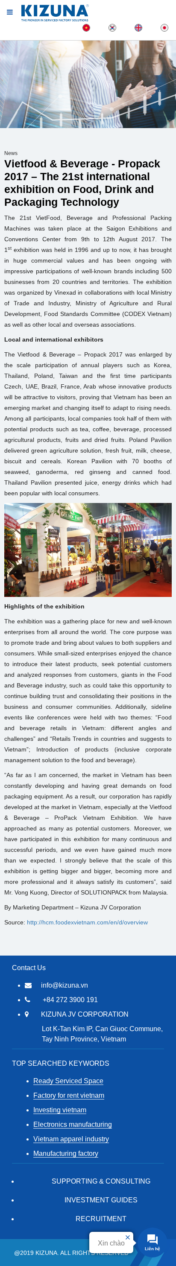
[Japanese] (164, 27)
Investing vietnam (59, 1110)
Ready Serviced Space (68, 1081)
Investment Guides (101, 1200)
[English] (138, 27)
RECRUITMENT (101, 1218)
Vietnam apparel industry (71, 1139)
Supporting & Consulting (101, 1181)
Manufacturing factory (65, 1153)
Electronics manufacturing (72, 1124)
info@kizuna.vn (64, 985)
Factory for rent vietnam (68, 1095)
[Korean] (112, 27)
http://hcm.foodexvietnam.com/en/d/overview (87, 922)
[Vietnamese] (86, 27)
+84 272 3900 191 (70, 999)
